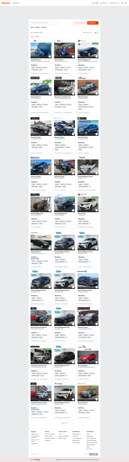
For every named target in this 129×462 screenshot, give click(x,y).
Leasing (37, 36)
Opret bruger (76, 442)
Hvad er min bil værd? (35, 440)
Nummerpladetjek (49, 438)
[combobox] (44, 23)
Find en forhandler (50, 434)
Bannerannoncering (91, 442)
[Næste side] (70, 423)
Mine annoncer (77, 434)
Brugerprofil (76, 440)
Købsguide (48, 440)
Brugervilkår (89, 436)
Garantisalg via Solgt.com (35, 437)
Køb (32, 36)
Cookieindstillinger (91, 440)
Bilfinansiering (49, 436)
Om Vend (88, 449)
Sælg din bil (34, 434)
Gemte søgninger (77, 438)
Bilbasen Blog (62, 438)
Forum (60, 434)
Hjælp (88, 447)
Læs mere (96, 459)
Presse (88, 434)
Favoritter (75, 436)
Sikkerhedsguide (90, 445)
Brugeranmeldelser (64, 436)
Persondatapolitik (91, 438)
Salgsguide (34, 443)
